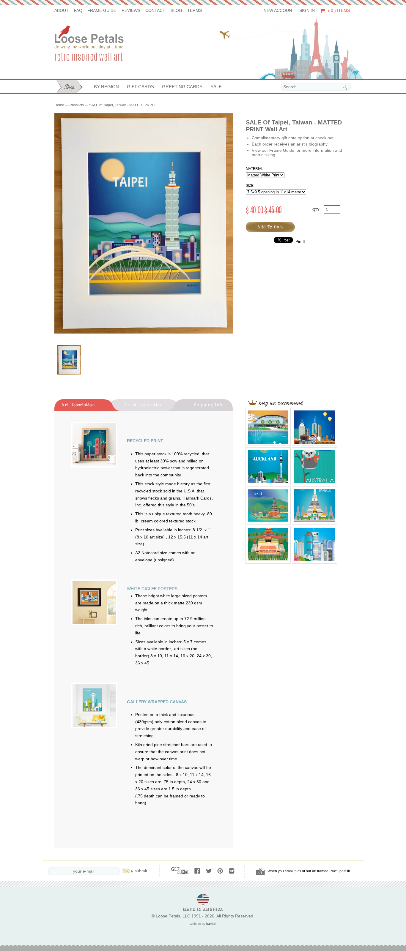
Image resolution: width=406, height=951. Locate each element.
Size (250, 186)
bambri (211, 923)
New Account (279, 10)
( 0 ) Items (338, 10)
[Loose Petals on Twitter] (209, 871)
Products (77, 105)
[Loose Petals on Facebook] (197, 871)
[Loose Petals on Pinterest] (220, 871)
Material (254, 169)
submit (141, 871)
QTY (316, 210)
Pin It (300, 241)
